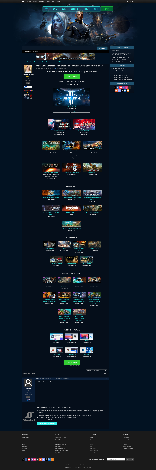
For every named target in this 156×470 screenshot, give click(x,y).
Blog (53, 1)
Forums (92, 455)
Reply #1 (38, 378)
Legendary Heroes (94, 248)
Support (58, 1)
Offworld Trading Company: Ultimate (72, 197)
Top (106, 378)
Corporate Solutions (26, 439)
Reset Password (127, 446)
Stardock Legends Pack (71, 212)
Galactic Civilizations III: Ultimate (51, 197)
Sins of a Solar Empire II (71, 106)
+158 (28, 83)
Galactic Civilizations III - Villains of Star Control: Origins (64, 318)
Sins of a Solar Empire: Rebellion (71, 172)
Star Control (58, 446)
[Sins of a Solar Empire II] (71, 97)
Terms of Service (77, 467)
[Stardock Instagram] (126, 87)
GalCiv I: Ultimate (86, 263)
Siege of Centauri (92, 172)
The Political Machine (60, 448)
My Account (126, 439)
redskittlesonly (28, 75)
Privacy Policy (68, 467)
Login (40, 51)
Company (93, 434)
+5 (28, 397)
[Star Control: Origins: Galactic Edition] (71, 224)
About (91, 437)
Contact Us (92, 453)
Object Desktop (25, 437)
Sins (45, 9)
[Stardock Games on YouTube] (120, 87)
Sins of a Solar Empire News (46, 61)
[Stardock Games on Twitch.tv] (123, 87)
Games (34, 1)
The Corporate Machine (56, 263)
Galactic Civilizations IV (59, 130)
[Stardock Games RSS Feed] (128, 90)
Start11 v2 (86, 340)
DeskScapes (24, 446)
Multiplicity (24, 448)
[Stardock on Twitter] (114, 87)
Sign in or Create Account (47, 423)
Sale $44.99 (67, 112)
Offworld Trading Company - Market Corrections (79, 318)
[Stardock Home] (23, 1)
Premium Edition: (76, 112)
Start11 (23, 442)
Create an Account (127, 442)
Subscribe (130, 459)
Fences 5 (72, 340)
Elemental (57, 439)
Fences (23, 444)
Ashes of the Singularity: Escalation (92, 151)
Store (107, 9)
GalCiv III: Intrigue (49, 284)
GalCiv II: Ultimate (49, 248)
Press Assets (93, 448)
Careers (91, 444)
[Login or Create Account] (127, 1)
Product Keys (126, 444)
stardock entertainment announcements (96, 370)
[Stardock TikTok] (122, 90)
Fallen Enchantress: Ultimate (92, 212)
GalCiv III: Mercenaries (94, 284)
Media (86, 9)
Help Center (126, 437)
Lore (64, 9)
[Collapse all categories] (133, 68)
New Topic (102, 48)
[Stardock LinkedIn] (125, 90)
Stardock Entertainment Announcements (64, 61)
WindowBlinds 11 (72, 354)
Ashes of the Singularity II (61, 437)
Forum (95, 9)
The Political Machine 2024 (84, 130)
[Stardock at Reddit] (116, 90)
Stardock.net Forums (61, 68)
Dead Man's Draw (71, 263)
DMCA (83, 467)
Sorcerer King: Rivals (60, 455)
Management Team (94, 442)
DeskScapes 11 (56, 354)
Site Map (89, 467)
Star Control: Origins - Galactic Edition (72, 228)
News (48, 1)
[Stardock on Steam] (129, 87)
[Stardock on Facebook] (117, 87)
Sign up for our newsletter (97, 459)
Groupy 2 (57, 340)
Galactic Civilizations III (71, 151)
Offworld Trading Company (51, 172)
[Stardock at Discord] (119, 90)
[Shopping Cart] (130, 1)
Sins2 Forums (65, 378)
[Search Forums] (133, 1)
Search (35, 51)
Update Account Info (128, 448)
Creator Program (94, 450)
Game (55, 9)
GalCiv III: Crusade (79, 284)
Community (42, 1)
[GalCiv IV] (59, 124)
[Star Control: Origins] (51, 145)
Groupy (23, 450)
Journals (74, 9)
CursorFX (86, 354)
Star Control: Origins (51, 151)
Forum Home (28, 51)
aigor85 (28, 389)
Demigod (64, 248)
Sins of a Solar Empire (32, 61)
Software (29, 1)
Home (24, 61)
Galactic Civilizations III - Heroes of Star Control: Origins (94, 301)
